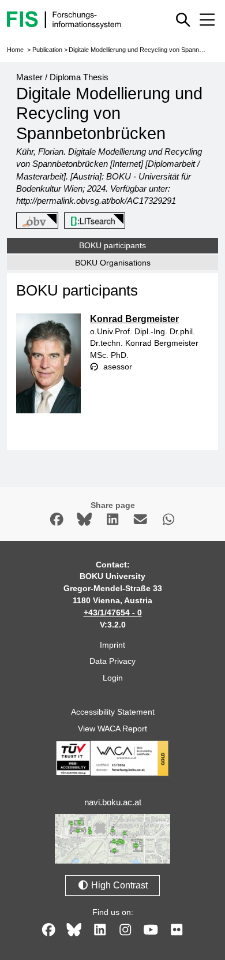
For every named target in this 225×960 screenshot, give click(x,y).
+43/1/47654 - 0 (113, 612)
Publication (47, 49)
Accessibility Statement (113, 711)
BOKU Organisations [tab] (113, 262)
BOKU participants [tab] (112, 245)
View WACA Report (112, 728)
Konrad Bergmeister (134, 319)
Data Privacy (112, 661)
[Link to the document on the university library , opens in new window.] (92, 221)
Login (113, 677)
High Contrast (118, 885)
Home (15, 49)
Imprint (112, 644)
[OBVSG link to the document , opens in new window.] (35, 221)
